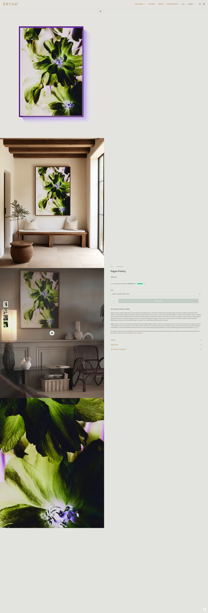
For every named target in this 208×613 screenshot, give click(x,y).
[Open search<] (200, 4)
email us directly (138, 333)
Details (113, 340)
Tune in (196, 327)
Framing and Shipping (118, 349)
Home (112, 266)
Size (112, 290)
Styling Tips (114, 344)
